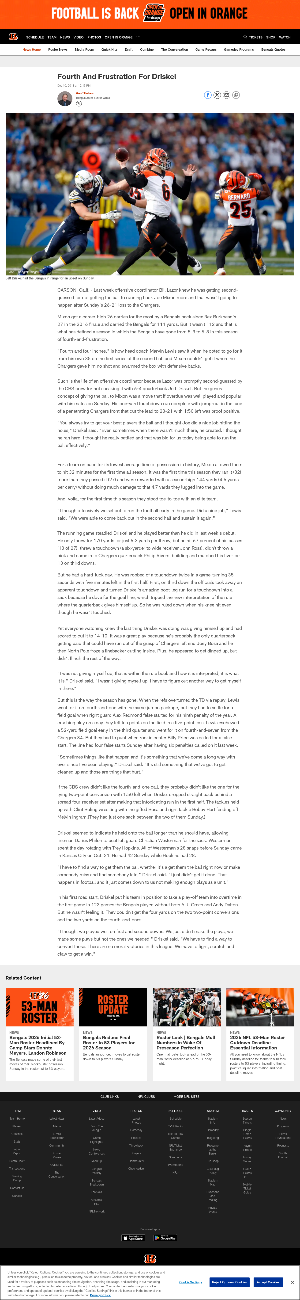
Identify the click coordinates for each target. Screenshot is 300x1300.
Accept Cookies (268, 1282)
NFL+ (175, 1172)
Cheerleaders (136, 1168)
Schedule (175, 1118)
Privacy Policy (100, 1295)
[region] (150, 1283)
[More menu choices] (138, 37)
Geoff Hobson (85, 93)
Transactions (17, 1168)
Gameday (136, 1130)
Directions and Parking (212, 1195)
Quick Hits (56, 1164)
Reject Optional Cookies (229, 1282)
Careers (17, 1195)
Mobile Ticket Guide (247, 1188)
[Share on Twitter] (217, 97)
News (283, 1118)
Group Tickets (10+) (247, 1172)
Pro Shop (213, 1161)
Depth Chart (17, 1161)
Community (56, 1145)
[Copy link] (236, 95)
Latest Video (97, 1118)
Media (57, 1126)
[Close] (292, 1282)
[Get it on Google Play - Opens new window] (165, 1240)
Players (17, 1126)
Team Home (17, 1118)
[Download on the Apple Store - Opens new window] (133, 1238)
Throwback (136, 1145)
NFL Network (97, 1211)
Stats (17, 1141)
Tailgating (213, 1137)
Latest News (56, 1118)
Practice (136, 1137)
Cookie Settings (190, 1282)
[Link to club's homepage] (13, 36)
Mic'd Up (96, 1161)
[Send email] (226, 97)
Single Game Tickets (247, 1134)
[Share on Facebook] (208, 97)
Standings (175, 1157)
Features (96, 1191)
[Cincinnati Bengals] (150, 1259)
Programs (283, 1126)
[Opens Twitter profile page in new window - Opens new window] (79, 104)
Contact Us (17, 1187)
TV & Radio (175, 1126)
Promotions (175, 1164)
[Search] (245, 37)
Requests (283, 1145)
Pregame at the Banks (212, 1149)
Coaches (16, 1133)
